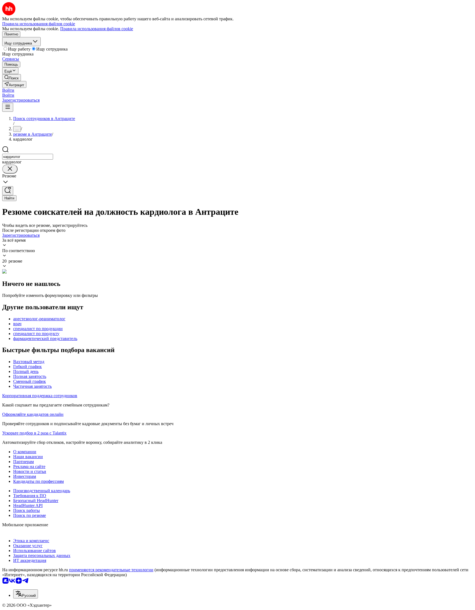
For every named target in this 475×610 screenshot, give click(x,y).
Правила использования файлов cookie (96, 28)
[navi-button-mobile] (7, 107)
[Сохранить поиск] (7, 190)
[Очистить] (10, 169)
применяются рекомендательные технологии (111, 569)
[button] (8, 90)
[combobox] (27, 157)
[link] (11, 77)
